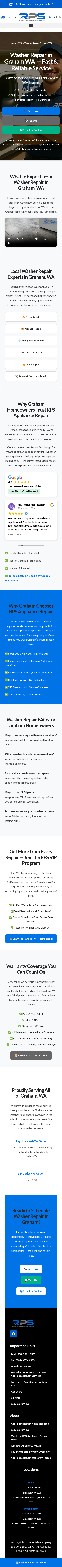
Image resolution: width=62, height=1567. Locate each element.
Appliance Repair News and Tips (30, 1423)
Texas (31, 1482)
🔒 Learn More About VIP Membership (31, 938)
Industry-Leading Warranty (37, 672)
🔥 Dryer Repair (31, 316)
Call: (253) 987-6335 (31, 1513)
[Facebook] (13, 1333)
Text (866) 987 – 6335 (23, 1354)
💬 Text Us (31, 120)
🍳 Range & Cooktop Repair (31, 376)
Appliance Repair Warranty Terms (31, 1458)
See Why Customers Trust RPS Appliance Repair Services (29, 1374)
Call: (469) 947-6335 (31, 1487)
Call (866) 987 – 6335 (23, 1360)
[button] (31, 25)
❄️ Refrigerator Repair (31, 340)
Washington (31, 1508)
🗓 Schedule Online (31, 130)
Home (13, 43)
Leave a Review (20, 1403)
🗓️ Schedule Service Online (31, 1562)
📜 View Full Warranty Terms (31, 1055)
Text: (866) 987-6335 (32, 1492)
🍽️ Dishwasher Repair (31, 352)
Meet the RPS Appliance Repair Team (29, 1437)
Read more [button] (14, 534)
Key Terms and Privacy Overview (30, 1451)
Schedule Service (21, 1366)
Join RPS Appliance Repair (26, 1445)
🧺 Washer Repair (31, 328)
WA (20, 43)
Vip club (15, 1397)
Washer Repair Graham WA (38, 43)
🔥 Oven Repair (31, 364)
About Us (16, 1391)
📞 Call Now (31, 111)
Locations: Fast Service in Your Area (29, 1383)
